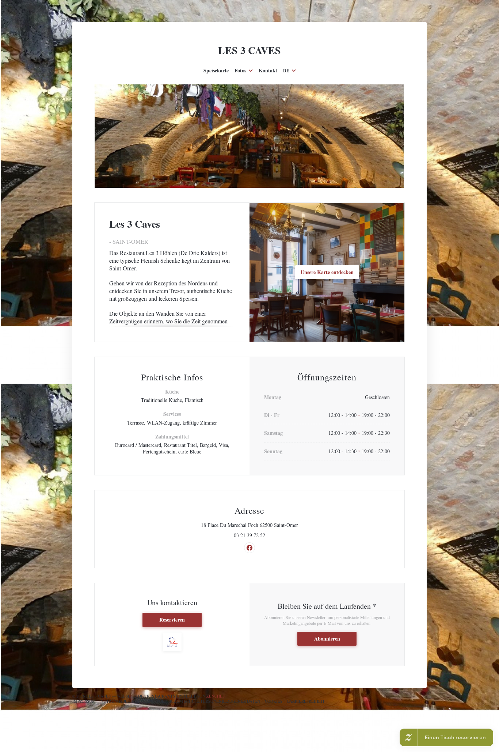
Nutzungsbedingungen (126, 701)
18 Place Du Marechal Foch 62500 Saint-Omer (277, 525)
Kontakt (268, 70)
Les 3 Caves (249, 50)
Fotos (240, 70)
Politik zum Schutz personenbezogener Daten (208, 701)
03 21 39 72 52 (249, 535)
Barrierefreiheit (306, 701)
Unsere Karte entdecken (327, 272)
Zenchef (215, 696)
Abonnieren (327, 638)
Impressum (84, 701)
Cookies (273, 701)
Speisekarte (216, 70)
